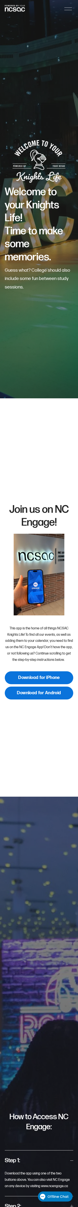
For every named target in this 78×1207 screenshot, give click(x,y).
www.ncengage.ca (54, 1186)
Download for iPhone (39, 677)
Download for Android (39, 693)
